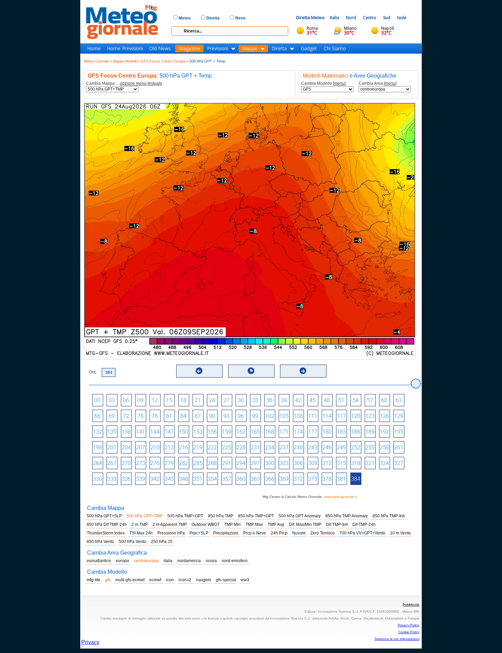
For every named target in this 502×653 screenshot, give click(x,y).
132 (97, 431)
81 (169, 416)
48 (327, 400)
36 (269, 400)
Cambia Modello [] (323, 83)
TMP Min (232, 524)
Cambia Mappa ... (124, 83)
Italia (334, 18)
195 (398, 431)
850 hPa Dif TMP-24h (107, 524)
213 (169, 447)
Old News (160, 48)
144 (154, 431)
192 (384, 431)
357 (226, 479)
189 (370, 431)
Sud (386, 18)
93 (226, 416)
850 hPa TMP (220, 516)
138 (126, 431)
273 (140, 463)
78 (155, 416)
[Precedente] (199, 371)
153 (198, 431)
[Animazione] (251, 371)
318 (355, 463)
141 (140, 431)
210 (154, 447)
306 (298, 463)
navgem (203, 579)
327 (398, 463)
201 (111, 447)
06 (126, 400)
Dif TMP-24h (364, 524)
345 (169, 479)
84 (183, 416)
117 (341, 416)
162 (241, 431)
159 (226, 431)
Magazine (189, 48)
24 (212, 400)
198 (97, 447)
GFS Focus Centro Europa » (165, 61)
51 (341, 400)
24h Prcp (279, 533)
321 (370, 463)
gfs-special (226, 579)
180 (327, 431)
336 (126, 479)
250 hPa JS (161, 541)
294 (241, 463)
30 (241, 400)
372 (298, 479)
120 (355, 416)
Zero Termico (322, 533)
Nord (351, 18)
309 (312, 463)
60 (384, 400)
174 (298, 431)
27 (226, 400)
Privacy (90, 642)
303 (284, 463)
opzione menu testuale (141, 83)
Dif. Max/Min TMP (305, 524)
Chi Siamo (335, 48)
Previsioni (217, 48)
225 (226, 447)
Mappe (249, 48)
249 (341, 447)
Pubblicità (411, 605)
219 (198, 447)
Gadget (309, 48)
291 (226, 463)
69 (112, 416)
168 (269, 431)
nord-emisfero (235, 560)
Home (94, 48)
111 (312, 416)
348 (183, 479)
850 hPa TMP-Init (389, 516)
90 (212, 416)
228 (241, 447)
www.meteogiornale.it (340, 497)
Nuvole (299, 533)
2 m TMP (139, 524)
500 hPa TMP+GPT (185, 516)
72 (126, 416)
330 (97, 479)
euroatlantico (99, 560)
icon (170, 579)
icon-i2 (185, 579)
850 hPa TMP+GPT (256, 516)
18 (183, 400)
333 (111, 479)
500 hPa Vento (132, 541)
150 (183, 431)
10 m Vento (400, 533)
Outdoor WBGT (206, 524)
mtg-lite (93, 579)
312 (327, 463)
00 (97, 400)
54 (355, 400)
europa (122, 560)
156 (212, 431)
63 (398, 400)
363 (255, 479)
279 (169, 463)
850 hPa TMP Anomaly (346, 516)
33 (255, 400)
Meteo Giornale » (98, 61)
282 (183, 463)
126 (384, 416)
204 (126, 447)
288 (212, 463)
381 (341, 479)
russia (211, 560)
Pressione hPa (171, 533)
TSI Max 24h (141, 533)
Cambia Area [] (377, 83)
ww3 (245, 579)
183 (341, 431)
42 (298, 400)
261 (398, 447)
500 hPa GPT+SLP (104, 516)
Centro (369, 18)
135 (111, 431)
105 (284, 416)
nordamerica (189, 560)
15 (169, 400)
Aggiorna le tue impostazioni (397, 639)
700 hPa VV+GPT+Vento (362, 533)
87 (198, 416)
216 (183, 447)
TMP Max (254, 524)
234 (269, 447)
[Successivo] (302, 371)
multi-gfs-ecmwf (129, 579)
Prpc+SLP (199, 533)
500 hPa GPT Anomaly (300, 516)
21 (198, 400)
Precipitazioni (225, 533)
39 (284, 400)
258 (384, 447)
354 (212, 479)
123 (370, 416)
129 (398, 416)
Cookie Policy (408, 632)
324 (384, 463)
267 (111, 463)
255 (370, 447)
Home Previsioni (125, 48)
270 (126, 463)
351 (198, 479)
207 (140, 447)
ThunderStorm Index (106, 533)
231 (255, 447)
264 (97, 463)
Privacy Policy (408, 625)
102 (269, 416)
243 (312, 447)
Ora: (93, 372)
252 (355, 447)
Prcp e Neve (254, 533)
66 (97, 416)
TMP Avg (276, 524)
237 (284, 447)
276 (154, 463)
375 (312, 479)
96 (241, 416)
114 (327, 416)
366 (269, 479)
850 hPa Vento (100, 541)
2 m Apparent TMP (170, 524)
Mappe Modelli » (126, 61)
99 (255, 416)
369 (284, 479)
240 (298, 447)
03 (112, 400)
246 (327, 447)
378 (327, 479)
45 (312, 400)
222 (212, 447)
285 (198, 463)
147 (169, 431)
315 (341, 463)
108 (298, 416)
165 (255, 431)
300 (269, 463)
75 (140, 416)
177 (312, 431)
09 (140, 400)
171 (284, 431)
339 (140, 479)
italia (168, 560)
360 (241, 479)
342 (154, 479)
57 (370, 400)
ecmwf (155, 579)
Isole (401, 18)
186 (355, 431)
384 (355, 479)
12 (155, 400)
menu (339, 83)
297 (255, 463)
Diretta (279, 48)
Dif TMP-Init (337, 524)
